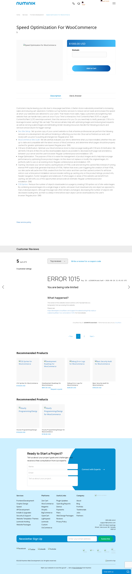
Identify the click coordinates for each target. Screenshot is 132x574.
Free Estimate (77, 568)
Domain (75, 50)
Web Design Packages (65, 516)
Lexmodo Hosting (23, 521)
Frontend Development (37, 15)
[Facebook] (21, 551)
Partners (80, 516)
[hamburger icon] (114, 3)
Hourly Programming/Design (26, 430)
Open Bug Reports (63, 504)
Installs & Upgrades (23, 513)
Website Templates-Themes (27, 518)
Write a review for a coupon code (86, 261)
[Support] (78, 3)
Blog (78, 504)
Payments (60, 510)
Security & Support (23, 516)
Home (18, 15)
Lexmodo (44, 521)
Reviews (59, 518)
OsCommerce (46, 527)
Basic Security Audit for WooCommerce (101, 384)
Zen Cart (44, 501)
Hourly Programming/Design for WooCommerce (53, 431)
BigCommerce (46, 513)
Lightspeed (45, 518)
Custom (44, 524)
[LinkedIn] (42, 551)
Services (25, 15)
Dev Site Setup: (24, 131)
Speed (19, 507)
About (79, 501)
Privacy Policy (61, 521)
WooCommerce (47, 504)
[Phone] (73, 3)
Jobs (78, 513)
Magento (44, 507)
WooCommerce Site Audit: (29, 139)
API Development (22, 510)
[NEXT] (129, 287)
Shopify (44, 510)
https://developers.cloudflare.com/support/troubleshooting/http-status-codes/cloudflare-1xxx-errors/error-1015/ (71, 311)
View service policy (23, 222)
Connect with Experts (91, 469)
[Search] (83, 3)
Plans (58, 513)
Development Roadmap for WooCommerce (51, 384)
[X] (31, 551)
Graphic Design (22, 504)
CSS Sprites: (23, 184)
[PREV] (3, 287)
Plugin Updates (62, 501)
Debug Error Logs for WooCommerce (74, 384)
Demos (59, 507)
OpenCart (45, 516)
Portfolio (80, 507)
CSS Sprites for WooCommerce (27, 383)
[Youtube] (52, 551)
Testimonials (81, 510)
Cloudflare (118, 323)
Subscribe (105, 539)
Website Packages (23, 524)
